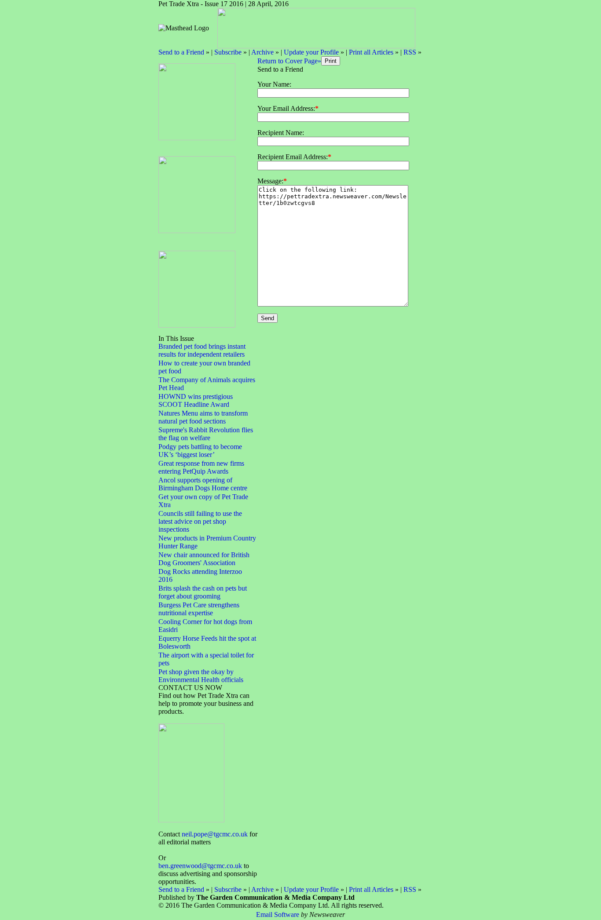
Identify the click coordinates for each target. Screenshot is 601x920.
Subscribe (228, 52)
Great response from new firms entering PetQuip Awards (201, 467)
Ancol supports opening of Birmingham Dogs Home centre (202, 484)
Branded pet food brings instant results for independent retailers (202, 350)
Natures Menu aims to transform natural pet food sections (203, 417)
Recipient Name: (280, 132)
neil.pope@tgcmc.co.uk (215, 834)
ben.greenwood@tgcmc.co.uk (200, 865)
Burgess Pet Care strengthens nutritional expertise (198, 609)
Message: (270, 181)
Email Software (277, 914)
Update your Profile (311, 52)
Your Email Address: (286, 108)
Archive (262, 52)
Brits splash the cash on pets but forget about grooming (202, 592)
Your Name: (274, 84)
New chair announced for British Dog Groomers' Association (203, 558)
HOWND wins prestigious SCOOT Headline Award (195, 400)
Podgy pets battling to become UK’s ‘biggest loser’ (200, 450)
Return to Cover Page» (289, 61)
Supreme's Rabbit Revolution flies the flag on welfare (205, 434)
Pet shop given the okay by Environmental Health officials (200, 675)
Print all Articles (371, 52)
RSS (409, 52)
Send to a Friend (181, 52)
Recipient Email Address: (292, 157)
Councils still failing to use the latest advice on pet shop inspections (200, 521)
